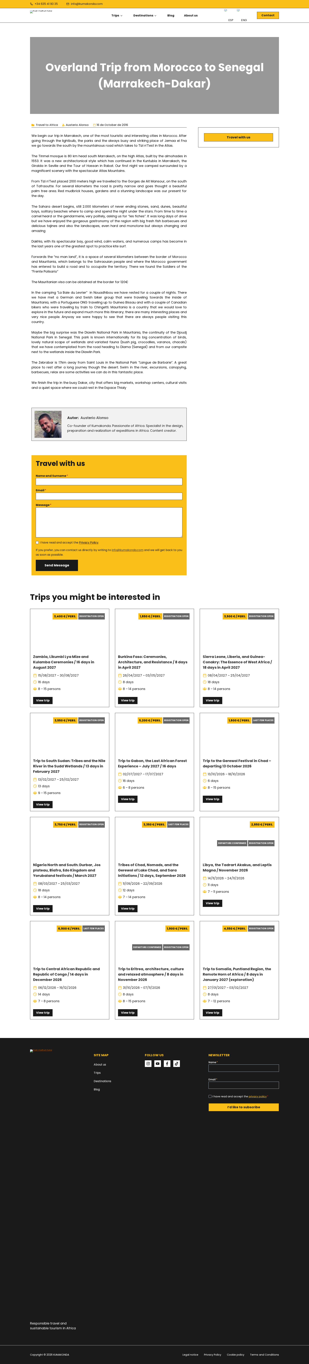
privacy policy (258, 1096)
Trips (115, 15)
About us (191, 15)
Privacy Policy (88, 542)
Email (41, 490)
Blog (170, 15)
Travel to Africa (47, 125)
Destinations (143, 15)
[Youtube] (157, 1063)
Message (44, 505)
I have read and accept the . (69, 542)
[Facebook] (167, 1063)
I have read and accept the (240, 1096)
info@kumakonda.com (127, 550)
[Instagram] (148, 1063)
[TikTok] (176, 1063)
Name (213, 1062)
